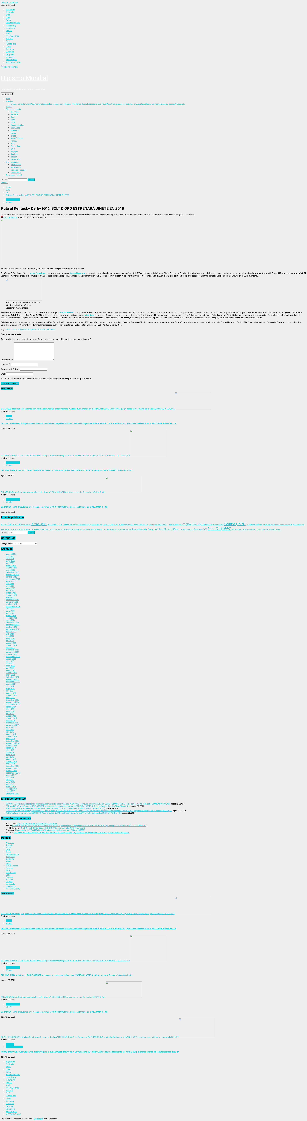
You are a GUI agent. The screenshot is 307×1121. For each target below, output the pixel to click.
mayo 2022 (10, 666)
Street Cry (236, 529)
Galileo (207, 524)
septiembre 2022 (13, 657)
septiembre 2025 (13, 579)
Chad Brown (69, 524)
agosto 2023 (11, 631)
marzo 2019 (11, 734)
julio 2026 (10, 556)
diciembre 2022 (12, 650)
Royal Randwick (125, 529)
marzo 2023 (11, 643)
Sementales (16, 172)
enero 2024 (10, 620)
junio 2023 (10, 636)
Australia (14, 114)
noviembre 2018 (12, 743)
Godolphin (218, 525)
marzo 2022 (11, 670)
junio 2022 (10, 663)
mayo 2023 (10, 638)
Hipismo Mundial (24, 78)
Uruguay (14, 157)
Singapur (14, 151)
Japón (13, 135)
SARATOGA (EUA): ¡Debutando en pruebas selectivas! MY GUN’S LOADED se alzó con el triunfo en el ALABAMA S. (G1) (53, 492)
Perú (13, 143)
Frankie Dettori (175, 525)
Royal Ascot (113, 529)
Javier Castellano (38, 273)
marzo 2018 (11, 759)
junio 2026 (10, 559)
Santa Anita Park (184, 529)
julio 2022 (10, 661)
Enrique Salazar (10, 217)
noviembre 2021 (12, 679)
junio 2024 (10, 609)
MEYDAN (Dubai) (13, 888)
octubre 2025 (11, 577)
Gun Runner (268, 524)
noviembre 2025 (12, 574)
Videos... (4, 183)
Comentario (7, 359)
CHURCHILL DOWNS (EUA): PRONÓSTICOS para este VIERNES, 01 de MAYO (53, 828)
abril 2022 (10, 668)
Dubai (13, 122)
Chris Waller (96, 524)
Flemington (154, 524)
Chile (13, 120)
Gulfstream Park (254, 524)
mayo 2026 (10, 561)
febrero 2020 (11, 718)
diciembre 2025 (12, 572)
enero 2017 (10, 791)
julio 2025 (10, 584)
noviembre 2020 (12, 702)
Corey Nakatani (77, 273)
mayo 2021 (10, 688)
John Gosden (48, 529)
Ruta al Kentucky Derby (145, 529)
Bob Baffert (55, 524)
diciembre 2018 (12, 741)
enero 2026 (10, 570)
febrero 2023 (11, 645)
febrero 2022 (11, 672)
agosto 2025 (11, 581)
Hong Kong (15, 128)
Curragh (114, 525)
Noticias (9, 101)
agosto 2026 (11, 554)
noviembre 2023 (12, 625)
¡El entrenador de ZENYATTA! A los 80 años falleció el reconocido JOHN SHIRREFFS (50, 830)
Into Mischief (298, 524)
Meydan (81, 529)
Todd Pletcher (254, 529)
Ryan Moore (167, 529)
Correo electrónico (10, 369)
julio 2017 (10, 777)
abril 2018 (10, 757)
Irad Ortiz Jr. (6, 529)
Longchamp (70, 529)
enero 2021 (10, 698)
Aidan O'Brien (11, 524)
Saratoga (200, 529)
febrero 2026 (11, 568)
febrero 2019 (11, 736)
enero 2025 (10, 597)
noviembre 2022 (12, 652)
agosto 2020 (11, 707)
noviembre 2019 (12, 725)
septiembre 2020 (13, 704)
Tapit (245, 529)
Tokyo (265, 529)
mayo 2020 (10, 711)
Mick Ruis (89, 315)
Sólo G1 (9, 106)
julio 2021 (10, 686)
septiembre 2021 (13, 682)
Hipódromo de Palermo (283, 524)
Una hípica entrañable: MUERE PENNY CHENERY (37, 823)
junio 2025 (10, 586)
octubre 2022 (11, 654)
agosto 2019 (11, 727)
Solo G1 (219, 528)
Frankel (163, 524)
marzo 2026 (11, 565)
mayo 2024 (10, 611)
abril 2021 (10, 691)
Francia (9, 416)
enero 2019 (10, 739)
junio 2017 (10, 780)
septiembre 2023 (13, 629)
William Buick (275, 529)
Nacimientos (16, 167)
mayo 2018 (10, 755)
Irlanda (13, 133)
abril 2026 (10, 563)
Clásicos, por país (13, 109)
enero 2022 (10, 675)
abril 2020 (10, 714)
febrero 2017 (11, 789)
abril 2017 (10, 784)
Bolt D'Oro (11, 329)
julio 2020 (10, 709)
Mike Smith (92, 529)
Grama (235, 523)
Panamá (14, 141)
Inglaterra (14, 130)
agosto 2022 (11, 659)
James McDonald (19, 529)
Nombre (5, 364)
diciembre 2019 (12, 723)
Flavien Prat (142, 524)
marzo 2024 (11, 615)
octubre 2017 (11, 770)
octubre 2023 (11, 627)
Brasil (13, 117)
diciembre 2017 (12, 766)
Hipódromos (11, 886)
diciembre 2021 (12, 677)
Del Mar (123, 525)
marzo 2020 (11, 716)
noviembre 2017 (12, 768)
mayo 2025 (10, 588)
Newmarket (102, 529)
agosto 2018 (11, 748)
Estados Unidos (17, 125)
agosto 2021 (11, 684)
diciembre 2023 (12, 622)
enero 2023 (10, 647)
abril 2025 (10, 590)
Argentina (14, 112)
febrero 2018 (11, 761)
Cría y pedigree (12, 162)
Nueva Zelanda (17, 138)
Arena (39, 524)
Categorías (6, 543)
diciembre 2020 (12, 700)
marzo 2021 (11, 693)
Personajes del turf (14, 175)
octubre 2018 (11, 745)
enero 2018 (10, 764)
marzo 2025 (11, 593)
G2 (186, 524)
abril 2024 (10, 613)
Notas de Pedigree (19, 170)
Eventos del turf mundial (98, 104)
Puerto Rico (15, 146)
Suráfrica (14, 154)
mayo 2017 (10, 782)
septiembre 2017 (13, 773)
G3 (196, 524)
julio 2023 (10, 634)
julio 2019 (10, 729)
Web (3, 374)
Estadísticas (16, 165)
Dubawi (132, 524)
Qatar (13, 149)
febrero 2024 (11, 618)
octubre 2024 (11, 604)
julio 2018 (10, 750)
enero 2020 (10, 720)
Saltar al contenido (9, 2)
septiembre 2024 (13, 606)
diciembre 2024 (12, 600)
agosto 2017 (11, 775)
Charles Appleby (83, 525)
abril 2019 (10, 732)
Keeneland (60, 529)
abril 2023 (10, 641)
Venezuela (15, 159)
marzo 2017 (11, 786)
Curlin (106, 524)
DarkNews (38, 1118)
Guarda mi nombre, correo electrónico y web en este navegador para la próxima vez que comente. (48, 378)
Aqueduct (26, 524)
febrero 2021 (11, 695)
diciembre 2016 (12, 793)
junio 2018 (10, 752)
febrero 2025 (11, 595)
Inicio (8, 99)
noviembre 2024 (12, 602)
